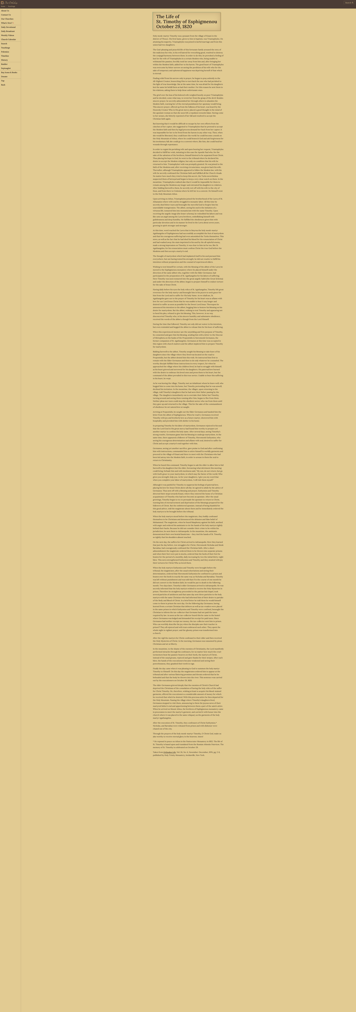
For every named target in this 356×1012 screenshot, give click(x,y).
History (4, 60)
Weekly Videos (7, 35)
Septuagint (6, 68)
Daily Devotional (8, 27)
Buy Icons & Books (9, 72)
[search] (349, 2)
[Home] (9, 2)
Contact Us (6, 15)
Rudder (4, 64)
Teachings (11, 6)
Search (4, 43)
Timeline (5, 56)
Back (3, 85)
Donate (4, 76)
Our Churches (7, 19)
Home (3, 6)
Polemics (5, 52)
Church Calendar (8, 39)
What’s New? (6, 23)
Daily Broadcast (8, 31)
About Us (5, 10)
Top (2, 80)
